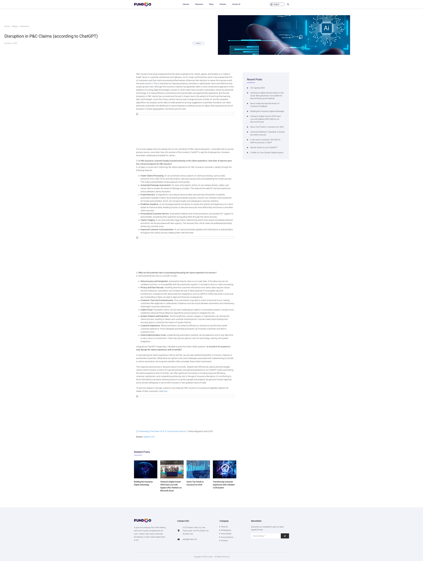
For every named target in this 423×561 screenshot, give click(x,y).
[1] (152, 83)
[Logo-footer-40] (142, 519)
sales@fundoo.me (190, 539)
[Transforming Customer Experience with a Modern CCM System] (224, 461)
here (165, 391)
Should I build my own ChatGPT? (264, 147)
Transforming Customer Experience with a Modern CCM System (224, 485)
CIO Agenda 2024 (257, 88)
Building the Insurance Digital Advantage (267, 111)
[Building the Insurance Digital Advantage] (145, 461)
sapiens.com (149, 437)
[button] (288, 4)
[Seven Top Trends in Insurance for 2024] (198, 461)
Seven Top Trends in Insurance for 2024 (267, 127)
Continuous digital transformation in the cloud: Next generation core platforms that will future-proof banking (267, 95)
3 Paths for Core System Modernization (266, 152)
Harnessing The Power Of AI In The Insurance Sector (162, 431)
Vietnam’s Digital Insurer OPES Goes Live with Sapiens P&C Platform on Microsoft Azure (265, 119)
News (198, 43)
